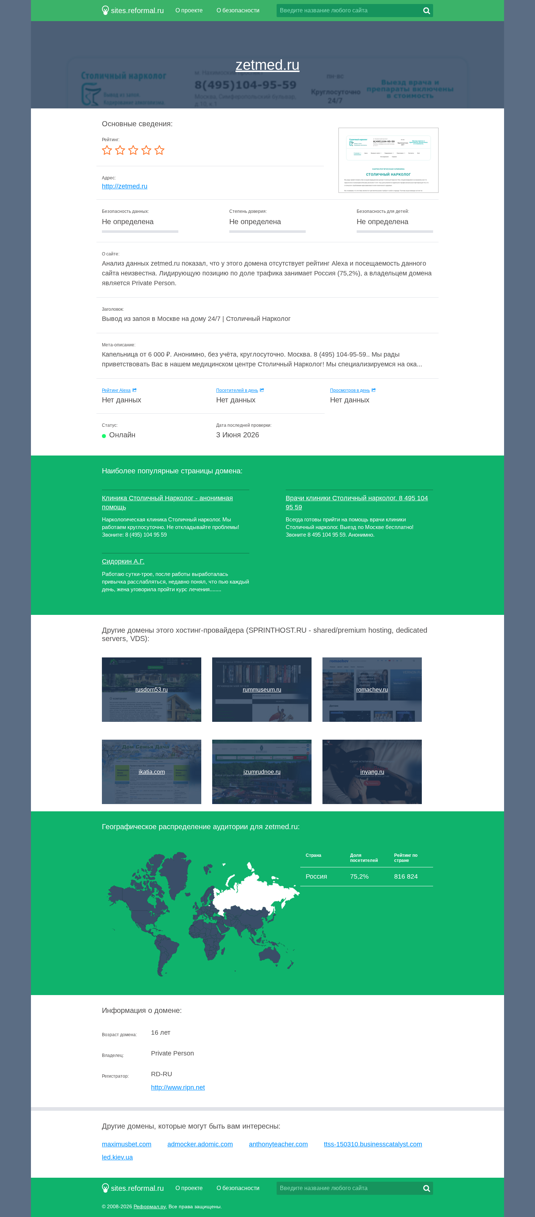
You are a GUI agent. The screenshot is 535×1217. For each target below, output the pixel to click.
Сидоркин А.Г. (123, 561)
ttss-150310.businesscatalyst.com (373, 1144)
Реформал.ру (150, 1206)
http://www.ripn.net (178, 1087)
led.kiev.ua (117, 1157)
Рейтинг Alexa (116, 390)
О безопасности (238, 10)
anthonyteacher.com (278, 1144)
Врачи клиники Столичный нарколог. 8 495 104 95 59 (357, 502)
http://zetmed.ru (124, 186)
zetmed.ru (267, 65)
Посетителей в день (237, 390)
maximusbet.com (126, 1144)
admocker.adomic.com (200, 1144)
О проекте (189, 10)
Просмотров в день (350, 390)
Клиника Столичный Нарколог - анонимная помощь (167, 502)
